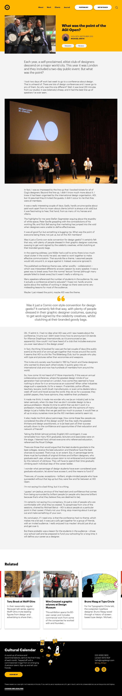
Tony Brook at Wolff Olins (21, 601)
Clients (57, 7)
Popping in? (83, 7)
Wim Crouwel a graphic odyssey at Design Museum (59, 604)
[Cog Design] (7, 9)
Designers (68, 46)
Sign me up (14, 674)
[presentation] (4, 584)
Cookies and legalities (14, 688)
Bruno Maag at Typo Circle (99, 601)
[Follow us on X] (97, 669)
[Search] (116, 7)
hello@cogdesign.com (104, 660)
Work (49, 7)
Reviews (81, 46)
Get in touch (103, 7)
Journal (67, 7)
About (40, 7)
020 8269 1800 (101, 655)
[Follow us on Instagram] (104, 669)
